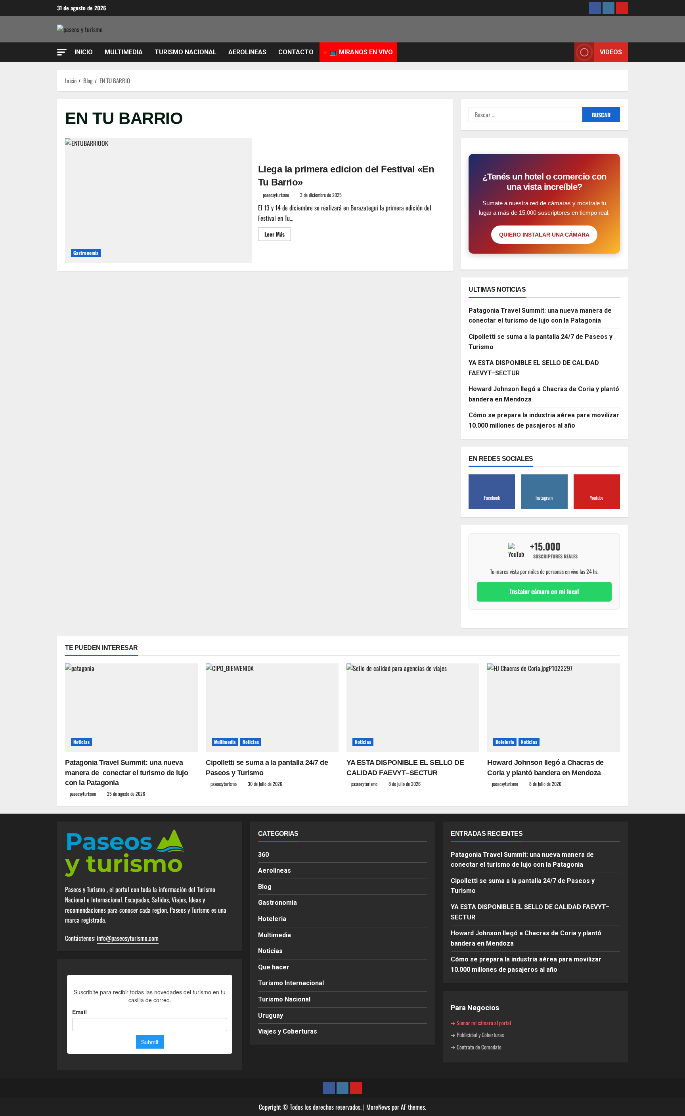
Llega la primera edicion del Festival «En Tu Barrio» (158, 200)
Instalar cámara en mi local (544, 591)
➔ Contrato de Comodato (476, 1047)
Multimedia (225, 741)
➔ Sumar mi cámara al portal (481, 1023)
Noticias (81, 741)
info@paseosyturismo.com (128, 938)
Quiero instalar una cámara (544, 234)
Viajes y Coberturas (287, 1031)
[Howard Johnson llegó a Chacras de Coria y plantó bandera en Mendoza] (553, 707)
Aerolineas (274, 870)
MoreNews (378, 1107)
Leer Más (277, 232)
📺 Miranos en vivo (361, 52)
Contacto (296, 52)
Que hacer (273, 967)
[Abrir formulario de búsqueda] (566, 52)
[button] (62, 52)
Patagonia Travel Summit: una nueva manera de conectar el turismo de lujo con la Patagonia (126, 772)
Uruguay (270, 1015)
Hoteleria (505, 741)
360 (263, 854)
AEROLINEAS (247, 52)
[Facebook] (595, 8)
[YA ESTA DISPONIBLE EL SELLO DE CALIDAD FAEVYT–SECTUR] (412, 707)
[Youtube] (622, 8)
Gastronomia (86, 252)
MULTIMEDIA (124, 52)
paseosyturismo (276, 194)
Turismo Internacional (291, 983)
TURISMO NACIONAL (185, 52)
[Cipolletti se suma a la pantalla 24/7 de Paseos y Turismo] (272, 707)
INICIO (84, 52)
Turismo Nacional (284, 999)
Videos (611, 52)
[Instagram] (608, 8)
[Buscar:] (525, 114)
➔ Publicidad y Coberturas (477, 1034)
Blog (265, 887)
